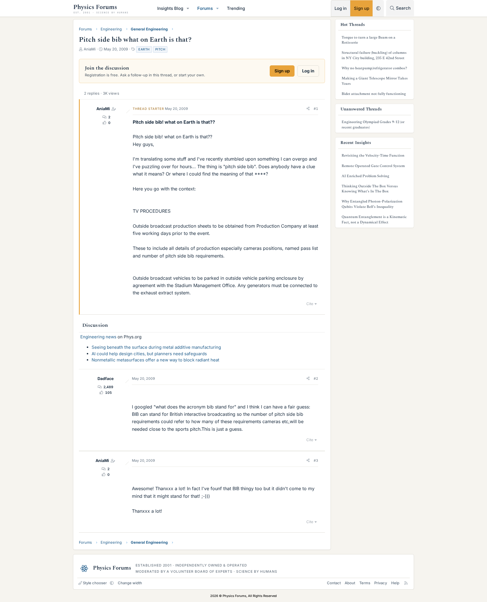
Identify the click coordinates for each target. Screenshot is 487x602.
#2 (316, 378)
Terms (364, 583)
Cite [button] (309, 303)
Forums (205, 8)
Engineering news (98, 336)
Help (395, 583)
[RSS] (406, 583)
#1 (316, 108)
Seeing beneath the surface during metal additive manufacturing (156, 347)
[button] (188, 8)
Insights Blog (170, 8)
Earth (144, 49)
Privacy (380, 583)
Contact (334, 583)
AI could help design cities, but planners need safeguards (149, 353)
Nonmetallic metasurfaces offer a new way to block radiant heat (155, 360)
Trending (236, 8)
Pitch (160, 49)
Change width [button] (130, 583)
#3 (316, 460)
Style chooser (95, 583)
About (350, 583)
